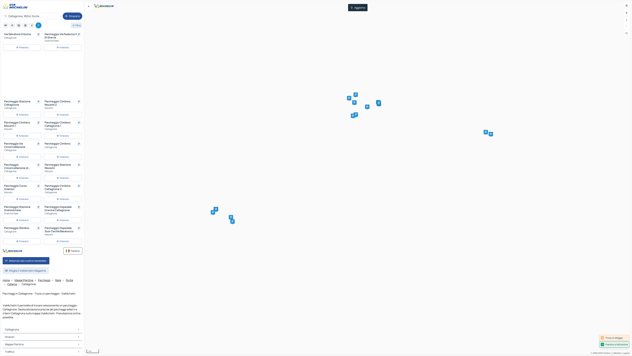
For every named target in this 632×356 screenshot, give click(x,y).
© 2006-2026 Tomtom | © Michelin (606, 353)
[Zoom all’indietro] (626, 26)
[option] (6, 25)
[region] (358, 178)
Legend (626, 353)
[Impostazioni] (626, 13)
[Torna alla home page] (16, 6)
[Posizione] (626, 33)
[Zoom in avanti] (626, 20)
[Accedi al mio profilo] (626, 6)
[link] (614, 338)
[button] (356, 114)
